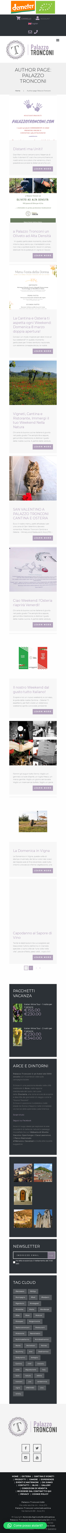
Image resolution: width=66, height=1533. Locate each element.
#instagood (34, 1303)
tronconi (19, 1381)
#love (27, 1315)
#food (33, 1297)
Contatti (23, 1485)
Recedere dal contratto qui (34, 1491)
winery (18, 1394)
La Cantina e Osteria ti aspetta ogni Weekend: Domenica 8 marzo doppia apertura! (32, 324)
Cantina (19, 1364)
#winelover (30, 1345)
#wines (44, 1345)
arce (30, 1351)
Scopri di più (18, 1115)
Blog (35, 1485)
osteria (39, 1376)
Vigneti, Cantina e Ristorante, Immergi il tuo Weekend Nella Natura (31, 420)
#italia (31, 1309)
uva (29, 1381)
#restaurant (40, 1327)
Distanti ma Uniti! (28, 149)
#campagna (20, 1297)
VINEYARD (30, 1388)
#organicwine (34, 1321)
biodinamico (43, 1351)
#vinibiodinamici (42, 1339)
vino (41, 1388)
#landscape (44, 1309)
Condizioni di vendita (34, 1488)
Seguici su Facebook (22, 1120)
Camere (33, 1479)
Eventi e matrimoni (27, 1482)
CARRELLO (26, 19)
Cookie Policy (40, 1494)
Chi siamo (47, 1482)
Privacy (24, 1494)
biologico (34, 1357)
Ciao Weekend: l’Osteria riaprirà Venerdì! (32, 602)
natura (28, 1376)
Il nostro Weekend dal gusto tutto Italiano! (31, 689)
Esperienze (47, 1479)
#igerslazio (20, 1303)
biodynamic (20, 1357)
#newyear (19, 1321)
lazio (17, 1376)
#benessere (20, 1291)
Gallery (46, 1485)
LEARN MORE (43, 169)
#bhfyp (33, 1291)
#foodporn (45, 1297)
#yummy (19, 1351)
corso (17, 1370)
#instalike (19, 1309)
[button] (25, 1525)
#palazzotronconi (22, 1327)
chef (29, 1364)
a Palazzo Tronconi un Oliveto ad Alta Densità (32, 233)
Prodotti (20, 1479)
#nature (39, 1315)
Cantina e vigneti (44, 1476)
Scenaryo (52, 1529)
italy (44, 1370)
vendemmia (42, 1381)
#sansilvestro (35, 1333)
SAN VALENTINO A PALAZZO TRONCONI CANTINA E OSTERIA (31, 513)
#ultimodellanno (22, 1339)
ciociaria (40, 1364)
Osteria (26, 1476)
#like (17, 1315)
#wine (18, 1345)
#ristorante (20, 1333)
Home (17, 91)
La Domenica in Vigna (31, 851)
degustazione (30, 1370)
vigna (18, 1388)
